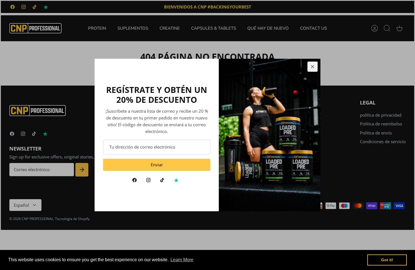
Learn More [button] (182, 259)
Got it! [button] (387, 260)
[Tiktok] (162, 180)
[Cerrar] (312, 67)
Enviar (157, 164)
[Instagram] (148, 180)
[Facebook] (134, 180)
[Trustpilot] (176, 180)
